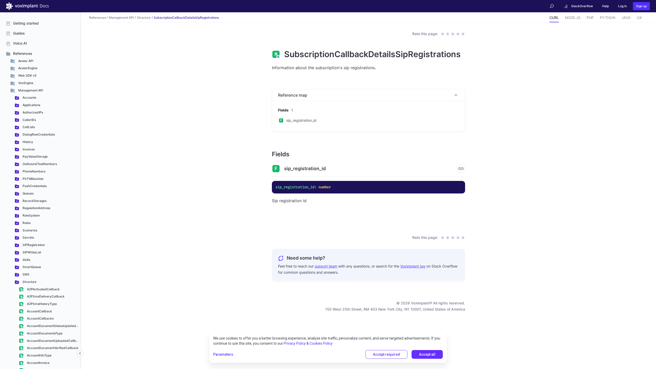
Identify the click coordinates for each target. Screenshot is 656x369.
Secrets (28, 237)
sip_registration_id (301, 120)
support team (326, 266)
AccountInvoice (37, 363)
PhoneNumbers (33, 171)
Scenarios (29, 230)
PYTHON (607, 17)
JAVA (626, 17)
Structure (29, 282)
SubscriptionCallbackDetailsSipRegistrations (186, 17)
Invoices (28, 149)
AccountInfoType (39, 355)
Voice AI (20, 43)
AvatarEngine (27, 68)
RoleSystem (31, 215)
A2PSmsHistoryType (41, 304)
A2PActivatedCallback (43, 289)
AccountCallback (39, 311)
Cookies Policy (321, 343)
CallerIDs (29, 120)
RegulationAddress (36, 208)
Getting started (26, 23)
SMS (25, 274)
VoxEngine (25, 83)
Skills (26, 260)
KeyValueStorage (35, 156)
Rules (26, 223)
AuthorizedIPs (32, 112)
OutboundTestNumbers (39, 164)
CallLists (28, 127)
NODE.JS (572, 17)
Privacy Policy (295, 343)
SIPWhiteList (31, 252)
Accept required (386, 354)
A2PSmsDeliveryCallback (45, 296)
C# (639, 17)
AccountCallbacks (40, 318)
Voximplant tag (412, 266)
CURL (554, 17)
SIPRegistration (33, 245)
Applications (31, 105)
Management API (30, 90)
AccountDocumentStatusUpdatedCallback (53, 326)
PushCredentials (34, 186)
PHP (590, 17)
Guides (19, 33)
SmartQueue (31, 267)
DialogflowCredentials (38, 134)
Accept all (427, 354)
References (22, 53)
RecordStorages (34, 201)
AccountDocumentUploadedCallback (53, 341)
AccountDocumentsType (44, 333)
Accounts (29, 97)
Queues (28, 193)
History (27, 142)
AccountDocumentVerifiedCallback (52, 348)
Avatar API (25, 61)
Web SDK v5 (26, 75)
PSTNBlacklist (32, 179)
